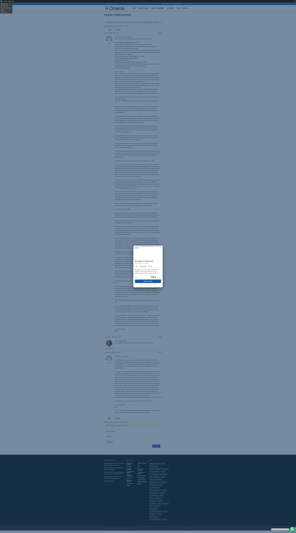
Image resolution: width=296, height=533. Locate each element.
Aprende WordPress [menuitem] (5, 8)
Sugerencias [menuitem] (4, 12)
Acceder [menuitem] (5, 1)
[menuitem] (1, 1)
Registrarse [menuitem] (11, 1)
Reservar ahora (148, 281)
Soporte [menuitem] (3, 10)
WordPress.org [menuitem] (4, 4)
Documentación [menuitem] (4, 6)
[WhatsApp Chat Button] (292, 529)
